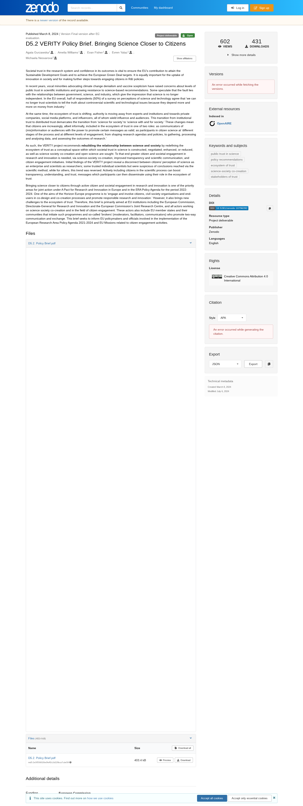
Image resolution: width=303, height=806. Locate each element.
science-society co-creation (228, 171)
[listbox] (231, 318)
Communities (139, 7)
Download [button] (185, 760)
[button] (111, 243)
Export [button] (253, 364)
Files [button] (37, 738)
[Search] (121, 8)
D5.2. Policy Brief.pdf (41, 758)
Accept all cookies (212, 798)
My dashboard (163, 7)
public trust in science (225, 153)
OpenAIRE (224, 123)
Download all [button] (184, 748)
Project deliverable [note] (167, 35)
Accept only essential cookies (250, 798)
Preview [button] (167, 760)
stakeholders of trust (224, 176)
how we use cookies (100, 798)
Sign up (263, 7)
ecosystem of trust (223, 165)
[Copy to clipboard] (270, 208)
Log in (239, 7)
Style (212, 317)
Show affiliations (185, 58)
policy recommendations (227, 159)
